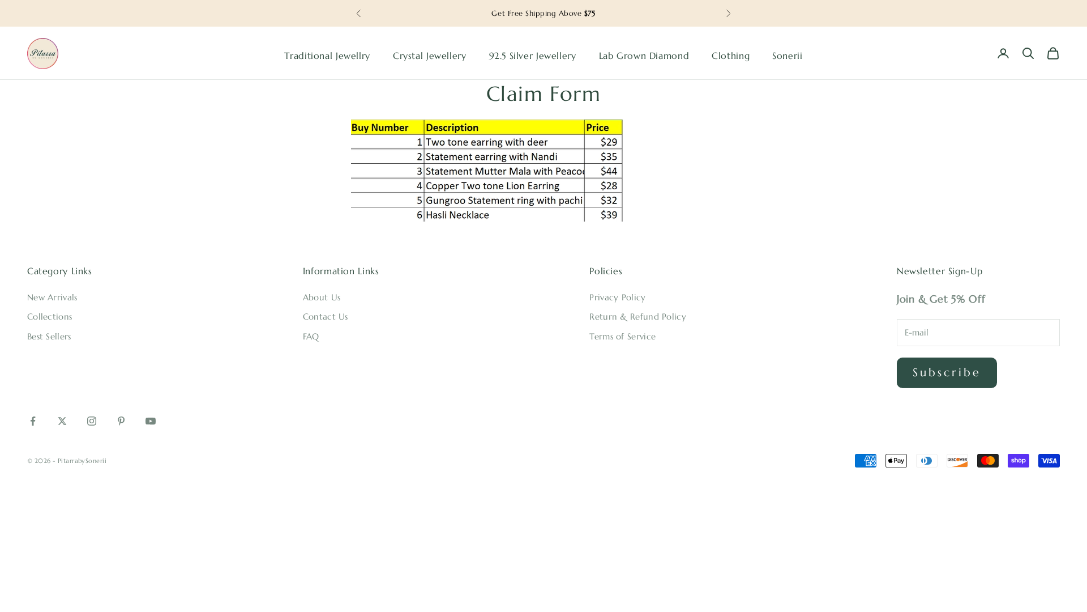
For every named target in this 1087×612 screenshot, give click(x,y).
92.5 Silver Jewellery (532, 55)
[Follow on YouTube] (150, 421)
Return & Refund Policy (637, 316)
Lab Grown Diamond (644, 55)
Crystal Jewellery (430, 55)
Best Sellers (49, 336)
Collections (49, 316)
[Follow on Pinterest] (121, 421)
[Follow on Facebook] (32, 421)
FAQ (311, 336)
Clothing (731, 55)
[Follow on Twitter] (62, 421)
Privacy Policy (617, 297)
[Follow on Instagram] (91, 421)
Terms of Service (622, 336)
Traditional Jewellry (327, 55)
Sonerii (787, 55)
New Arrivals (52, 297)
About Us (321, 297)
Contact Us (325, 316)
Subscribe (947, 373)
